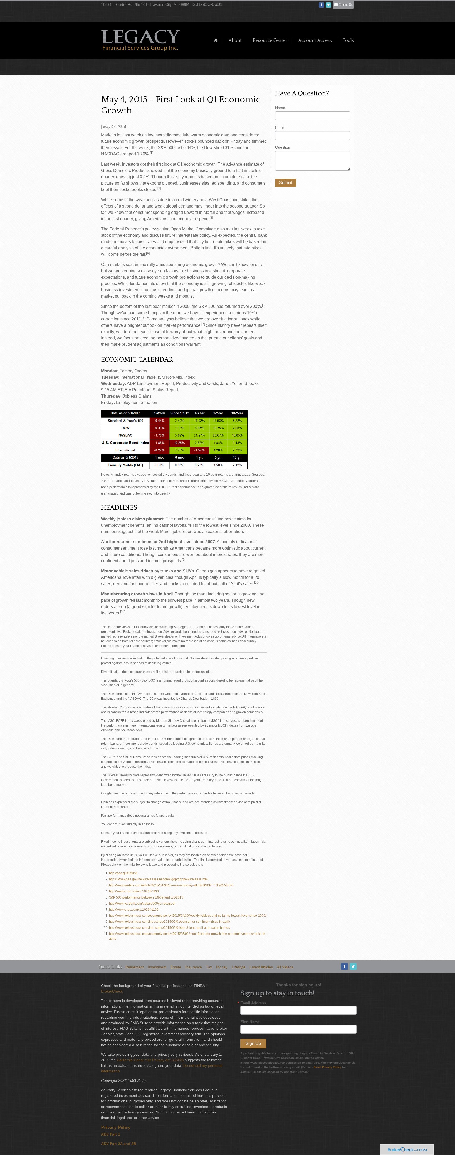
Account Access (315, 40)
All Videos (285, 967)
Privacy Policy (115, 1127)
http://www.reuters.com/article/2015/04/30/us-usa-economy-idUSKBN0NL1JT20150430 (171, 885)
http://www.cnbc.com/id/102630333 (134, 891)
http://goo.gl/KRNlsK (123, 873)
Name (280, 108)
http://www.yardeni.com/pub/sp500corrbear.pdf (142, 903)
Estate (176, 967)
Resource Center (270, 40)
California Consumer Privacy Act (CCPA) (150, 1060)
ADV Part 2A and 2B (118, 1144)
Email (279, 127)
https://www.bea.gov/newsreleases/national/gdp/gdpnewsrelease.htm (158, 879)
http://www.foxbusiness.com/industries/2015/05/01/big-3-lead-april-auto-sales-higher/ (169, 928)
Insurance (193, 967)
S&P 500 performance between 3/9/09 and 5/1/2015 (146, 897)
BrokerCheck (112, 991)
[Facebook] (344, 966)
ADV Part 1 (110, 1134)
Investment (157, 967)
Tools (348, 40)
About (235, 40)
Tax (209, 967)
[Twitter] (353, 966)
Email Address (253, 1003)
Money (222, 967)
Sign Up (253, 1043)
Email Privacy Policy (327, 1067)
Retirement (134, 967)
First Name (250, 1022)
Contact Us (346, 4)
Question (282, 147)
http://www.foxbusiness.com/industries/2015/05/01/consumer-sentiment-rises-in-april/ (169, 922)
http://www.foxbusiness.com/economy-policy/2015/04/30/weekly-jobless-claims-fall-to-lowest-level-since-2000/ (187, 915)
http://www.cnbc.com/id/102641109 (134, 909)
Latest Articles (261, 967)
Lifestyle (238, 967)
